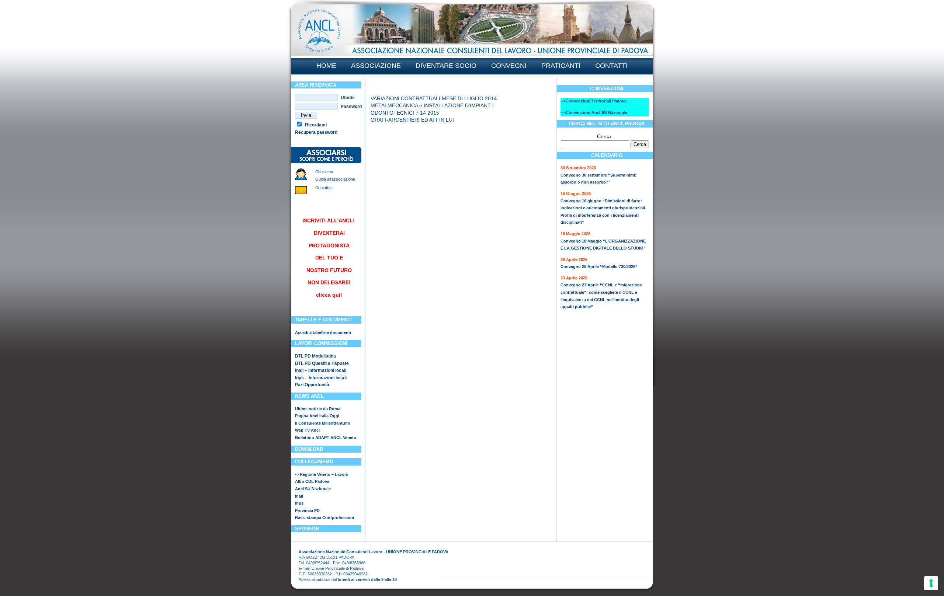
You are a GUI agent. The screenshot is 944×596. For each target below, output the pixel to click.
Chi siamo (324, 172)
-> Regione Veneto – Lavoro (321, 474)
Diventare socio (446, 65)
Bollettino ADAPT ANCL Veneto (325, 437)
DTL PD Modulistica (315, 356)
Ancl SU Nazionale (313, 489)
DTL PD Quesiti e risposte (322, 363)
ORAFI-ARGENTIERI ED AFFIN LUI (412, 120)
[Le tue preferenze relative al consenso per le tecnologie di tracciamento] (931, 583)
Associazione (376, 65)
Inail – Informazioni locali (320, 370)
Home (326, 65)
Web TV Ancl (307, 430)
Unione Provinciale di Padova (338, 568)
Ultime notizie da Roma (317, 409)
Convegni (509, 65)
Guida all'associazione (335, 179)
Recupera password (316, 132)
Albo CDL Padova (312, 481)
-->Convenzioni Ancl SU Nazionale (593, 112)
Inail (299, 496)
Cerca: (604, 136)
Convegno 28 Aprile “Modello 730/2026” (599, 266)
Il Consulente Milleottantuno (322, 423)
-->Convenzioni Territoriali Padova (593, 101)
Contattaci (324, 187)
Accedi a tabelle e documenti (323, 332)
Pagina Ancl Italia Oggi (317, 416)
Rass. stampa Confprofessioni (324, 517)
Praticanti (560, 65)
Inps (299, 503)
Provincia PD (307, 510)
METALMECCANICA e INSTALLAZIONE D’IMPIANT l (432, 105)
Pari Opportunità (312, 384)
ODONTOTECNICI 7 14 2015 (405, 113)
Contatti (611, 65)
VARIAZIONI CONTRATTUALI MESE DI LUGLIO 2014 (434, 98)
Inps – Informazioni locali (321, 377)
